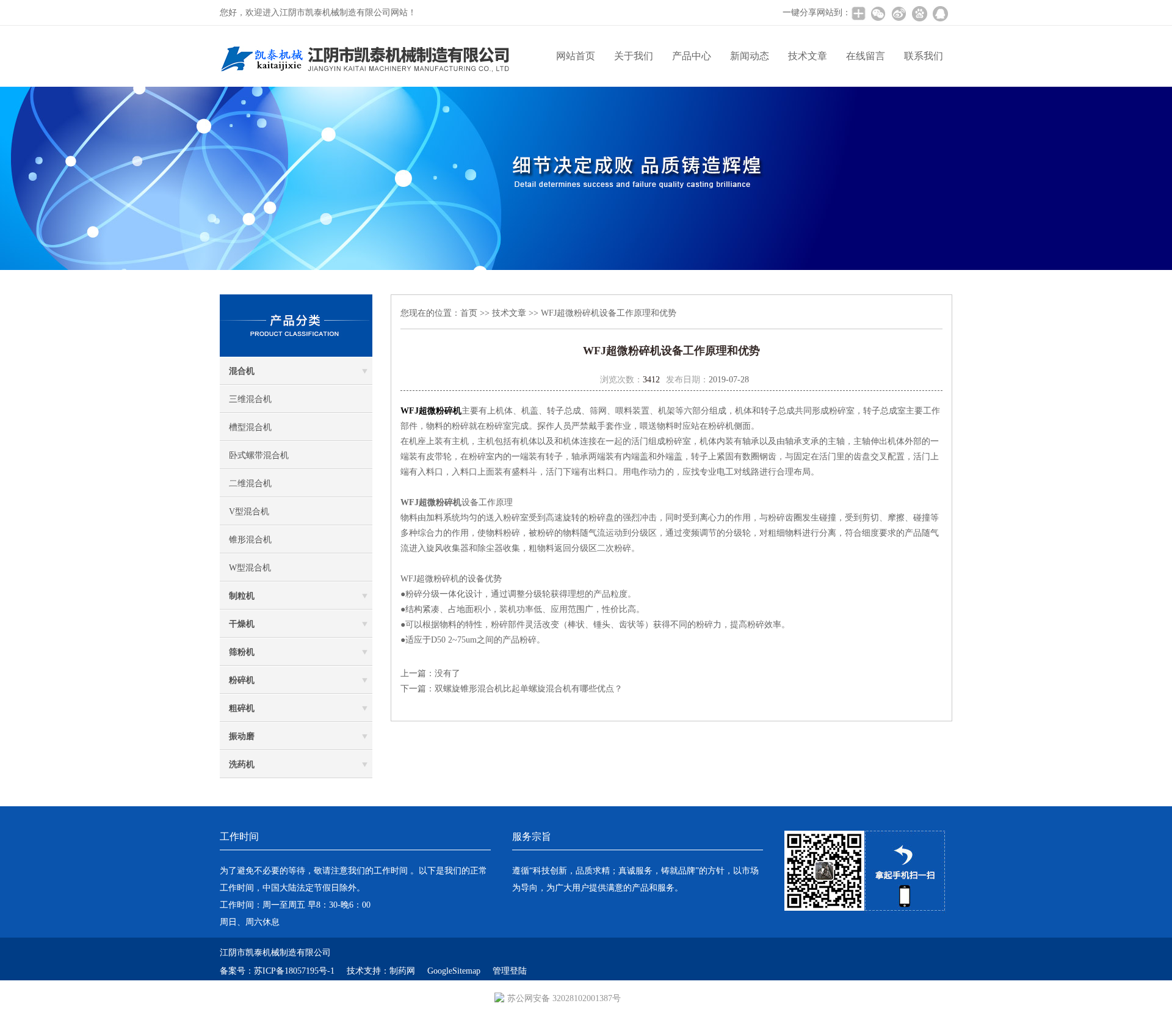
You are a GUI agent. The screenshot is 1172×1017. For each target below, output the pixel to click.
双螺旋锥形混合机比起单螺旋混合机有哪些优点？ (529, 688)
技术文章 (807, 56)
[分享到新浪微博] (898, 13)
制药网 (402, 970)
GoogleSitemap (453, 970)
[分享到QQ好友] (940, 13)
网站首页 (575, 56)
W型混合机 (250, 567)
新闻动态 (749, 56)
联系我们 (923, 56)
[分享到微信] (877, 13)
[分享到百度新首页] (919, 13)
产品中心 (691, 56)
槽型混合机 (250, 427)
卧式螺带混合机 (259, 455)
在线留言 (865, 56)
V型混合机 (249, 511)
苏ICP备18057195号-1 (294, 970)
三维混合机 (250, 399)
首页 (468, 313)
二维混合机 (250, 483)
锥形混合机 (250, 539)
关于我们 (633, 56)
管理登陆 (510, 970)
